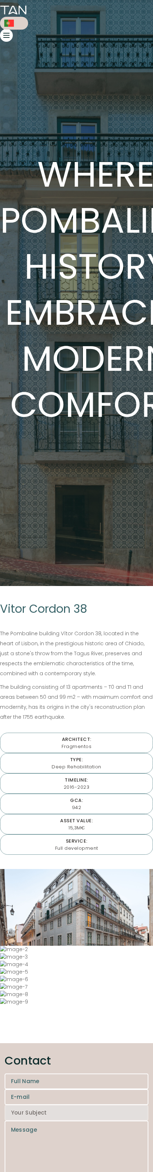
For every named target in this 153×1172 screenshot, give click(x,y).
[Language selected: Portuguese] (14, 23)
